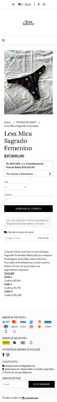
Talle (6, 182)
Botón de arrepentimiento (18, 372)
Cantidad (8, 195)
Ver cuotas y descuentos (19, 173)
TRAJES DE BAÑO (26, 122)
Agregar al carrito (28, 208)
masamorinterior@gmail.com (20, 366)
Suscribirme (41, 384)
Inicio (7, 122)
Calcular (43, 238)
